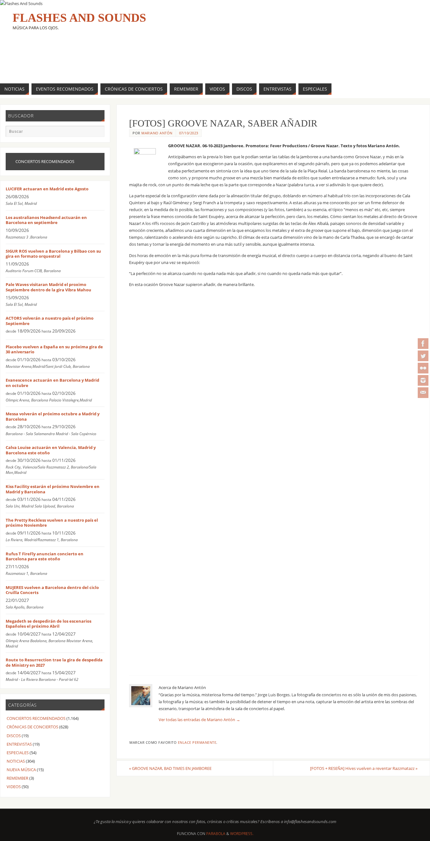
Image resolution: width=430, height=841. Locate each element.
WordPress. (241, 833)
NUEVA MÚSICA (21, 769)
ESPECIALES (18, 752)
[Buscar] (96, 133)
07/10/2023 (188, 133)
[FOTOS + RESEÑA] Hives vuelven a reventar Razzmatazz (363, 768)
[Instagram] (423, 380)
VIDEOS (14, 786)
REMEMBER (17, 778)
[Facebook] (423, 343)
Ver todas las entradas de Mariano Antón (199, 719)
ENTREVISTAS (19, 744)
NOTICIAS (16, 761)
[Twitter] (423, 355)
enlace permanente (197, 742)
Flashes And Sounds (79, 18)
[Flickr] (423, 368)
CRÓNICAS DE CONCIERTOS (32, 727)
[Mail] (423, 392)
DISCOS (14, 735)
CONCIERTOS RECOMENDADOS (36, 718)
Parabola (215, 833)
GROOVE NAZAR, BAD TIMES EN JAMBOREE (170, 768)
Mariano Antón (157, 133)
